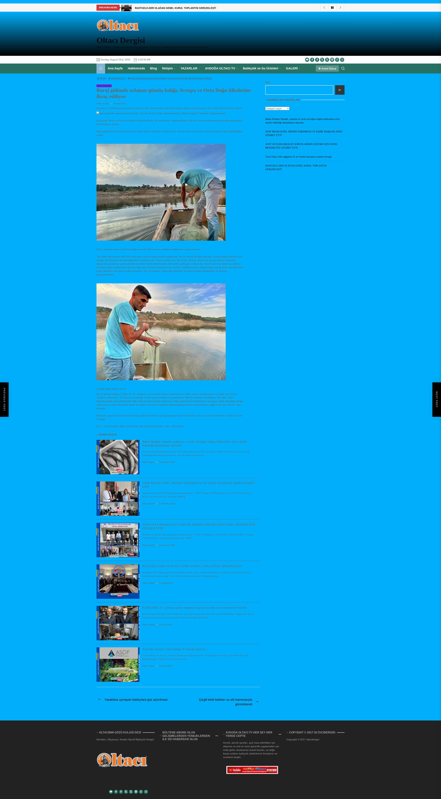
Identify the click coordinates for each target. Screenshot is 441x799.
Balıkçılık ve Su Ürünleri (260, 68)
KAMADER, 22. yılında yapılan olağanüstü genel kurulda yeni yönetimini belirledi (194, 607)
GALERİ (292, 68)
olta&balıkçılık (104, 86)
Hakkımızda (136, 68)
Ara (267, 82)
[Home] (100, 69)
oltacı (167, 426)
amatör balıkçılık (111, 426)
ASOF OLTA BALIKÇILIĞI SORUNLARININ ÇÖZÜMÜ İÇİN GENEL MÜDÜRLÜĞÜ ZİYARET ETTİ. (301, 146)
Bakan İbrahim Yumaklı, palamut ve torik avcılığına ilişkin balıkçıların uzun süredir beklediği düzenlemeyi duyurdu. (302, 121)
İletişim (167, 68)
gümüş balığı (132, 426)
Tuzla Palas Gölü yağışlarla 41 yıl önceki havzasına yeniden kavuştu (298, 156)
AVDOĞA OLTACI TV (220, 68)
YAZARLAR (189, 68)
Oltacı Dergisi (120, 40)
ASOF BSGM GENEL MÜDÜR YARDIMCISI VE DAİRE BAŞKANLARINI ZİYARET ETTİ (303, 133)
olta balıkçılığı (150, 426)
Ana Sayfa (115, 68)
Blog (153, 68)
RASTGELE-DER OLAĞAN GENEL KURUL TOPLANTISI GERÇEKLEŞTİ (192, 566)
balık (122, 426)
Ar (340, 89)
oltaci (161, 426)
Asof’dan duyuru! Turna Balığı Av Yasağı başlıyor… (175, 649)
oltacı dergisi (177, 426)
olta (141, 426)
